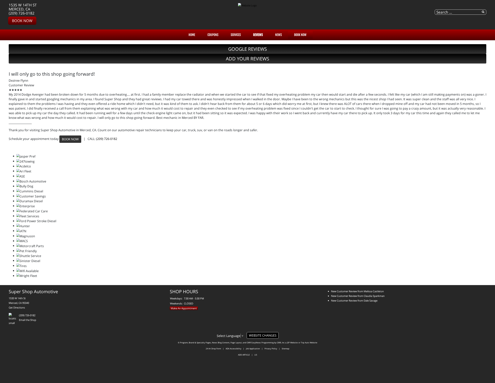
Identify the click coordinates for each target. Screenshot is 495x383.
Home (192, 35)
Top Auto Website (309, 342)
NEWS (278, 35)
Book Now (22, 20)
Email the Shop (27, 320)
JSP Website (292, 342)
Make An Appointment (184, 308)
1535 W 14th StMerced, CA (23, 7)
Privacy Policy (271, 348)
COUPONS (212, 35)
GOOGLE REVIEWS (247, 49)
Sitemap (285, 348)
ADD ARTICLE (244, 354)
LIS (255, 354)
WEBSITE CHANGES (263, 335)
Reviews (258, 35)
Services (236, 35)
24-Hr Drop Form (213, 348)
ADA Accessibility (233, 348)
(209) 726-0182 (21, 13)
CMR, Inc (281, 342)
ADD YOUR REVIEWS (247, 58)
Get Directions (17, 307)
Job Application (253, 348)
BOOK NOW (70, 139)
